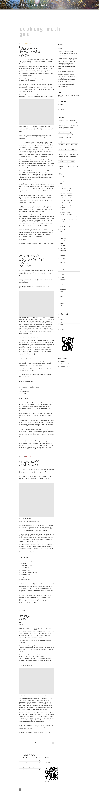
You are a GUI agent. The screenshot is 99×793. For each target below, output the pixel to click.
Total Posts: (61, 368)
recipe (68, 144)
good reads (62, 262)
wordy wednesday (72, 168)
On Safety (60, 104)
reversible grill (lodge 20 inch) (68, 216)
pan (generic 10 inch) (65, 205)
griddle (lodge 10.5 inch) (66, 195)
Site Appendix (48, 762)
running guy (61, 267)
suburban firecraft (71, 156)
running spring (62, 149)
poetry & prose (61, 258)
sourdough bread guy (73, 154)
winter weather (62, 168)
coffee (61, 291)
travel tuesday (70, 161)
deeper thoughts (62, 229)
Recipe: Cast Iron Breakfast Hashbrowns (32, 261)
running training (71, 151)
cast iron (60, 186)
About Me (40, 11)
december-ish (72, 130)
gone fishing (63, 250)
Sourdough (60, 324)
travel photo (62, 161)
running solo (70, 146)
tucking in (60, 284)
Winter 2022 (61, 329)
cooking (60, 127)
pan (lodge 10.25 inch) (65, 209)
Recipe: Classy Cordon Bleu (30, 463)
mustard (61, 298)
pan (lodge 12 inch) (65, 212)
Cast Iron (60, 327)
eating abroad (63, 281)
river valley (62, 146)
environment (62, 236)
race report (62, 144)
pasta (61, 301)
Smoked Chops (25, 616)
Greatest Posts (31, 11)
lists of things (63, 134)
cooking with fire (68, 127)
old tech (62, 274)
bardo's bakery (61, 176)
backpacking (62, 120)
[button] (36, 112)
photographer (72, 139)
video (69, 163)
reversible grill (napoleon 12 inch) (69, 219)
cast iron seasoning (73, 125)
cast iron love (62, 125)
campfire (76, 122)
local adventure (62, 248)
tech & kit (60, 272)
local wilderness (72, 134)
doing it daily (62, 132)
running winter (62, 154)
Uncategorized (61, 308)
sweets (61, 183)
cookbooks (62, 293)
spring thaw (62, 156)
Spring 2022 (61, 317)
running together (72, 149)
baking (60, 122)
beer (61, 286)
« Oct (23, 774)
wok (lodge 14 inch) (65, 226)
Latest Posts (22, 11)
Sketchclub (60, 319)
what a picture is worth (65, 166)
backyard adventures (71, 120)
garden (69, 132)
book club (62, 231)
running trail (62, 151)
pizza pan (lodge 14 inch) (66, 214)
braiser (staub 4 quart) (66, 188)
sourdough (62, 181)
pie (60, 178)
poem (60, 142)
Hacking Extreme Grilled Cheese (29, 52)
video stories (63, 245)
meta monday (62, 137)
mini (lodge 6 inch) (65, 202)
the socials (70, 159)
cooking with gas (63, 130)
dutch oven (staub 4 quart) (67, 193)
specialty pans (63, 221)
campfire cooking (64, 289)
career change (63, 233)
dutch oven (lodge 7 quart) (67, 190)
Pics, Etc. (47, 11)
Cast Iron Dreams (33, 4)
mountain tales (63, 252)
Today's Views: (62, 361)
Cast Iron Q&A (61, 106)
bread (71, 122)
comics (61, 260)
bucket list (62, 279)
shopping (62, 303)
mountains (68, 137)
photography (62, 240)
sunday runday (62, 159)
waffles (61, 305)
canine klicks (63, 269)
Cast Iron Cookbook (63, 111)
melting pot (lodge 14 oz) (66, 200)
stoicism (62, 243)
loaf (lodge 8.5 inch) (65, 197)
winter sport (63, 255)
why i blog (75, 166)
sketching (62, 264)
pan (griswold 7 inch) (65, 207)
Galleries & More (49, 760)
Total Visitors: (62, 366)
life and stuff (63, 238)
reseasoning (74, 144)
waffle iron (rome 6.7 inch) (67, 224)
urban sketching (63, 163)
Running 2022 (61, 322)
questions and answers (68, 142)
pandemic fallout (63, 139)
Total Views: (61, 363)
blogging (66, 122)
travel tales (61, 277)
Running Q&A (61, 109)
